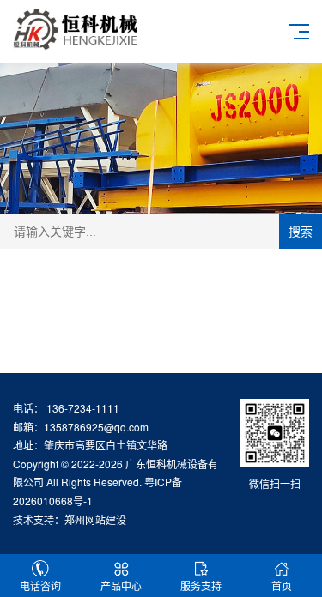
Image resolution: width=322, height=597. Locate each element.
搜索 (301, 231)
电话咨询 (40, 585)
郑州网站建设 (95, 519)
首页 (281, 585)
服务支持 (201, 585)
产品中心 (121, 585)
